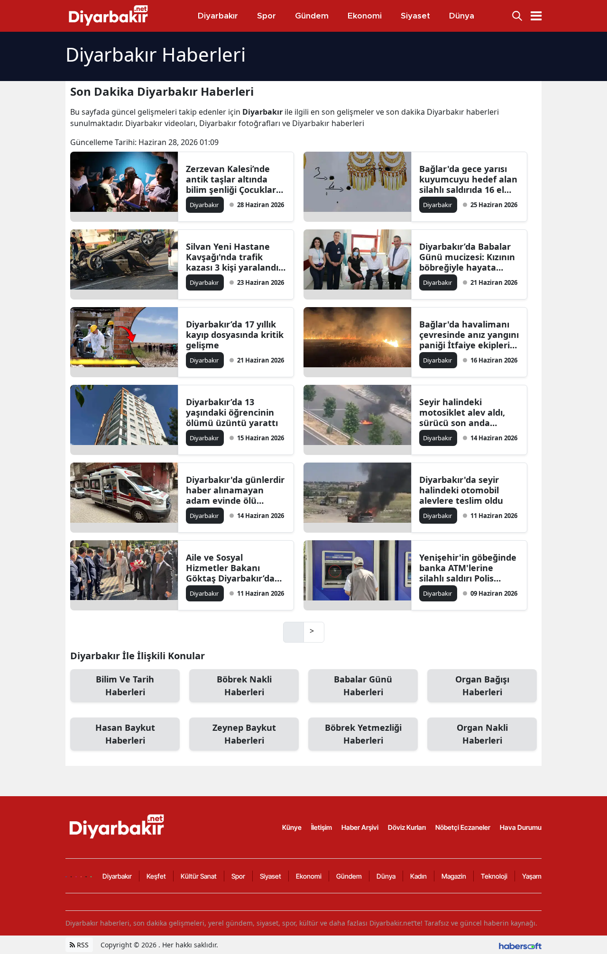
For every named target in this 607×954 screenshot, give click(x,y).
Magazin (453, 876)
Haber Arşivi (359, 827)
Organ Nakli (482, 734)
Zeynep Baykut (244, 734)
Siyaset (270, 876)
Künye (292, 827)
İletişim (321, 827)
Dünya (386, 876)
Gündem (349, 876)
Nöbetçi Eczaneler (462, 827)
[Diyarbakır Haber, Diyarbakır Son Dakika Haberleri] (117, 826)
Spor (238, 876)
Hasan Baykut (125, 734)
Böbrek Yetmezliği (363, 734)
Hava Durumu (521, 827)
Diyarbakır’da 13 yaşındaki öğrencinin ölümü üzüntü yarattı (232, 412)
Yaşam (532, 876)
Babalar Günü (363, 685)
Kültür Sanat (199, 876)
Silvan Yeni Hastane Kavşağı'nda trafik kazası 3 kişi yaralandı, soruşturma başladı (233, 257)
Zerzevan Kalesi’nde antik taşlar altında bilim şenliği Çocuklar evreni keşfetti (231, 179)
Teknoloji (494, 876)
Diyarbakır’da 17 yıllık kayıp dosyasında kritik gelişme (235, 334)
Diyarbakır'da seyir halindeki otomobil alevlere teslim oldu (461, 490)
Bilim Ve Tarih (125, 685)
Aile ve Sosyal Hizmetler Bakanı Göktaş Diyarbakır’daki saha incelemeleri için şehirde (234, 567)
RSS (82, 944)
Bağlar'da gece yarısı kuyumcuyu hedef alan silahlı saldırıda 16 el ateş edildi (468, 179)
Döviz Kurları (407, 827)
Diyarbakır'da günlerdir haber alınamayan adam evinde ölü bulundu (235, 490)
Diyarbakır (117, 876)
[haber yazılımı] (520, 945)
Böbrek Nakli (244, 685)
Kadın (418, 876)
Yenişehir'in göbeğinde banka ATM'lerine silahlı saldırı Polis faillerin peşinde (467, 567)
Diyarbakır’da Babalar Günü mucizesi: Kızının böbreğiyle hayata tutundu (467, 257)
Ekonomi (309, 876)
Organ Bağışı (482, 685)
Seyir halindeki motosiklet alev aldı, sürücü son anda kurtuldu (462, 412)
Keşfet (156, 876)
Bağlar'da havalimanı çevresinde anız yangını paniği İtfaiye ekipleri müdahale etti (469, 334)
